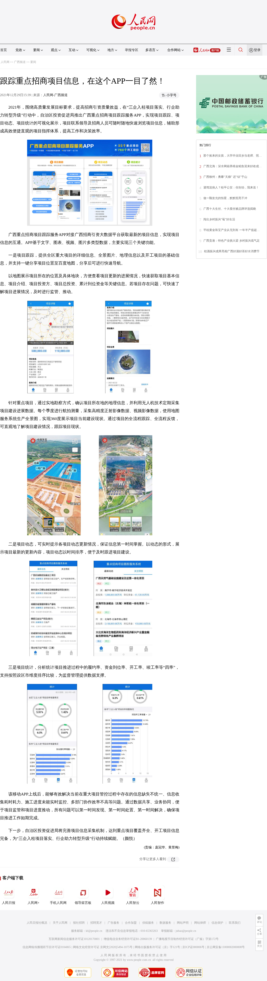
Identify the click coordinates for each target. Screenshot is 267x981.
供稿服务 (148, 922)
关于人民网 (60, 922)
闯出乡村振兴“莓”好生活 (219, 219)
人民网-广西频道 (55, 95)
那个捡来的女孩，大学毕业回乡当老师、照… (232, 155)
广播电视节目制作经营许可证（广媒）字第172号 (187, 939)
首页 (3, 50)
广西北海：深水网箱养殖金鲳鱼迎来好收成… (232, 166)
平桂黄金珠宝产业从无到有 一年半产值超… (231, 230)
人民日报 (8, 902)
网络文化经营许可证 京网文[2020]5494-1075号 (102, 947)
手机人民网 (58, 902)
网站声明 (183, 922)
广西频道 (20, 62)
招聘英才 (96, 922)
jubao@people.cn (186, 930)
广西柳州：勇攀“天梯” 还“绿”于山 (225, 176)
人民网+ (33, 902)
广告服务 (113, 922)
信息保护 (217, 922)
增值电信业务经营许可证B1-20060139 (128, 939)
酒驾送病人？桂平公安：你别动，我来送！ (231, 187)
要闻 (33, 62)
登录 (257, 50)
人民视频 (108, 902)
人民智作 (157, 902)
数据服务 (165, 922)
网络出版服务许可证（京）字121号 (157, 947)
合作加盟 (131, 922)
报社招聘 (79, 922)
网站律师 (200, 922)
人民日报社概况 (37, 922)
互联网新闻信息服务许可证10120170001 (74, 939)
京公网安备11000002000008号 (226, 947)
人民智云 (132, 902)
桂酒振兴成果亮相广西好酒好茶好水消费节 (231, 251)
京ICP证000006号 (193, 947)
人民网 (5, 62)
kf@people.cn (94, 930)
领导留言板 (83, 902)
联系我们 (235, 922)
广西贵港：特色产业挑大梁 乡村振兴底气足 (231, 240)
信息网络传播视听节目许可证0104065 (47, 947)
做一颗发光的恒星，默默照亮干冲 (225, 198)
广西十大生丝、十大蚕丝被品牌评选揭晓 (229, 208)
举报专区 (131, 50)
